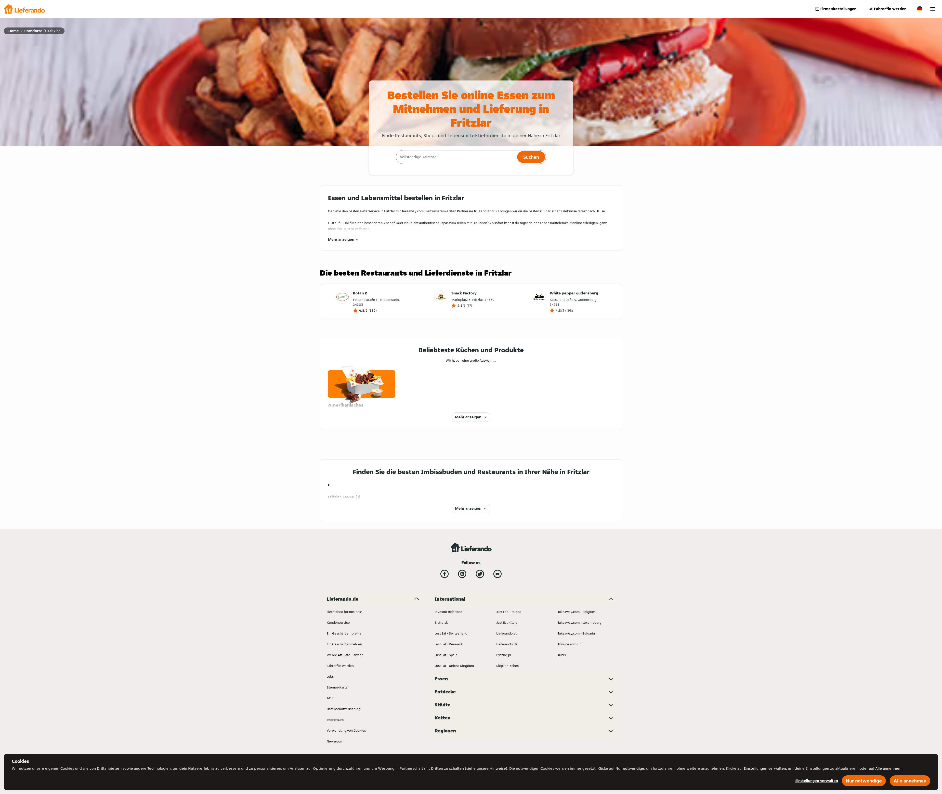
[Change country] (919, 8)
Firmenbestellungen (838, 8)
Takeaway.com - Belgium (576, 611)
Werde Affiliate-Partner (345, 655)
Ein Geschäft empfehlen (345, 633)
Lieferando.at (506, 633)
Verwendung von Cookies (346, 730)
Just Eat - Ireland (508, 611)
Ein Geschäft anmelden (344, 644)
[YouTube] (497, 574)
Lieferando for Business (344, 611)
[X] (480, 574)
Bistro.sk (441, 622)
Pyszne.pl (503, 655)
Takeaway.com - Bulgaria (576, 633)
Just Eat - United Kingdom (454, 665)
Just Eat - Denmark (449, 644)
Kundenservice (338, 622)
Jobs (330, 676)
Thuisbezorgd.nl (570, 644)
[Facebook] (444, 574)
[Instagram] (462, 574)
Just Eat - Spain (446, 655)
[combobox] (456, 157)
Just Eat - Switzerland (451, 633)
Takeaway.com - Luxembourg (580, 622)
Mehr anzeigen (341, 239)
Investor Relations (448, 611)
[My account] (932, 8)
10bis (562, 655)
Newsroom (335, 741)
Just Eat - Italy (506, 622)
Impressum (335, 719)
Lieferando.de (507, 644)
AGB (330, 698)
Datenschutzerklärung (344, 709)
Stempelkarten (338, 687)
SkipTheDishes (507, 665)
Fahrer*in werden (890, 8)
